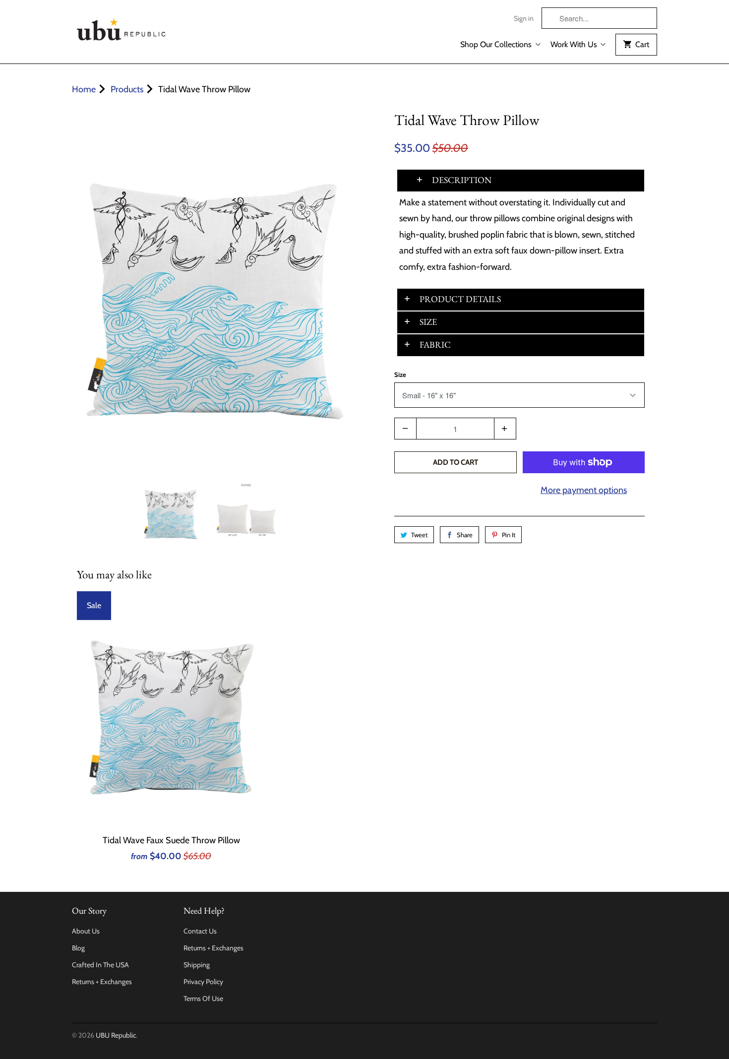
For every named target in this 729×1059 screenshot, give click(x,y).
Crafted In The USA (100, 964)
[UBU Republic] (121, 27)
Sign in (524, 18)
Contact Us (200, 931)
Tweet (419, 535)
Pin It (508, 535)
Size (400, 374)
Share (465, 535)
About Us (86, 931)
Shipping (196, 964)
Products (127, 89)
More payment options (584, 490)
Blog (78, 947)
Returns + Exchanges (102, 981)
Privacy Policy (203, 981)
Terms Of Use (203, 998)
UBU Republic (116, 1035)
